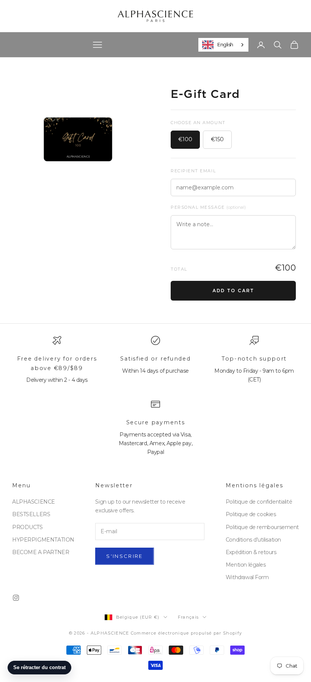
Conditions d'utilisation (253, 539)
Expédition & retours (251, 552)
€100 (185, 139)
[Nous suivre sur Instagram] (16, 598)
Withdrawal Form (247, 577)
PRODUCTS (27, 527)
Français (188, 617)
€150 (217, 139)
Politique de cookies (251, 514)
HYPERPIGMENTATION (43, 539)
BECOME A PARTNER (40, 552)
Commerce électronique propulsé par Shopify (186, 633)
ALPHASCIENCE (33, 501)
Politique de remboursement (262, 527)
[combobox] (223, 45)
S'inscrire (124, 556)
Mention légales (246, 564)
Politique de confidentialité (259, 501)
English (225, 44)
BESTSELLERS (31, 514)
